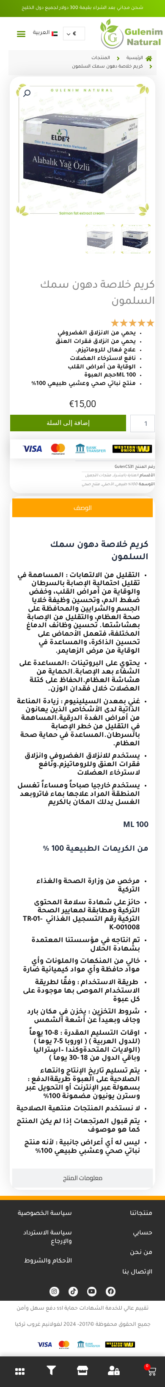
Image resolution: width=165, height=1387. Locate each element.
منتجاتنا (141, 1214)
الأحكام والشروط (48, 1261)
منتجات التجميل (98, 476)
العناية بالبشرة (125, 476)
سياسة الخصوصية (45, 1214)
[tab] (82, 507)
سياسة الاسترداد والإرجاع (47, 1237)
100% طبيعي (127, 485)
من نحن (141, 1253)
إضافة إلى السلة (68, 423)
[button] (21, 33)
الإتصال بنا (137, 1272)
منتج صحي (91, 485)
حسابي (142, 1233)
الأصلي (107, 485)
